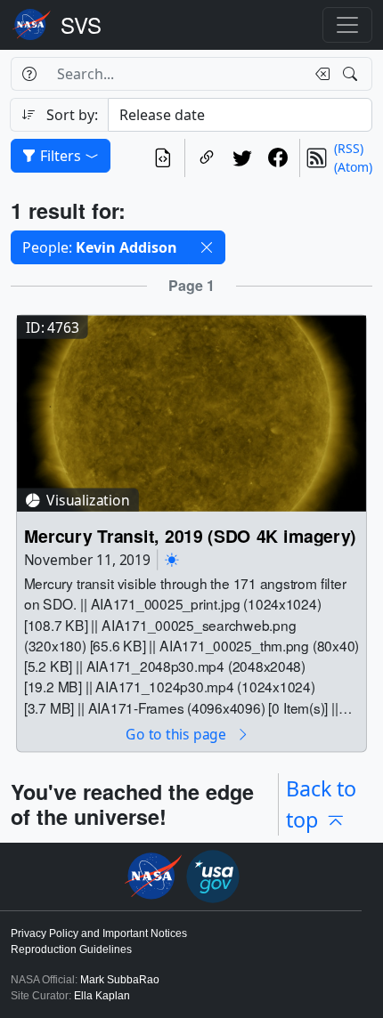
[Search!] (352, 74)
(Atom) (353, 166)
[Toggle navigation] (347, 25)
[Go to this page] (191, 411)
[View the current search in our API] (163, 158)
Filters (61, 156)
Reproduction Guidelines (71, 949)
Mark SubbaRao (119, 980)
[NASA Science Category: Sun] (172, 559)
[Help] (29, 74)
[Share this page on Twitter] (242, 158)
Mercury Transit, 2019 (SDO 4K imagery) (190, 535)
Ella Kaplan (102, 996)
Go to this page (177, 733)
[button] (206, 247)
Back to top (321, 804)
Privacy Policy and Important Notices (99, 933)
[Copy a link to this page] (206, 158)
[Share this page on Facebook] (278, 158)
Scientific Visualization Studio (81, 25)
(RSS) (348, 148)
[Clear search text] (319, 74)
